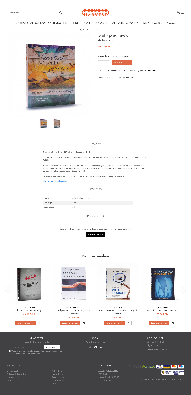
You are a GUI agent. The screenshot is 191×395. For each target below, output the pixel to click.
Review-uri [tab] (95, 216)
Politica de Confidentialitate (29, 353)
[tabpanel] (50, 75)
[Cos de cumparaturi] (182, 12)
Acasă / (79, 30)
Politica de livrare (13, 377)
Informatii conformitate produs (55, 181)
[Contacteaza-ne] (178, 12)
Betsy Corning (162, 307)
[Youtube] (95, 347)
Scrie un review (95, 234)
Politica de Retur (57, 374)
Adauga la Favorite (107, 77)
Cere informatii (127, 77)
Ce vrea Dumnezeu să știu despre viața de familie (118, 312)
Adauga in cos (122, 62)
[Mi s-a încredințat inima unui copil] (162, 284)
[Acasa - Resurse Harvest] (95, 12)
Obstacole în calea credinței (29, 310)
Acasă (171, 22)
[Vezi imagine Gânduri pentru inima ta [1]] (56, 123)
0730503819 (156, 345)
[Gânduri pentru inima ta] (50, 75)
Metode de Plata (57, 371)
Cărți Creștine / (89, 30)
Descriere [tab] (96, 144)
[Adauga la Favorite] (39, 323)
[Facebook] (90, 347)
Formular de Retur (58, 380)
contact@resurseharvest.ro (156, 349)
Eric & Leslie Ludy (73, 307)
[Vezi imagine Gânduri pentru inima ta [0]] (43, 123)
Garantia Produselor (59, 377)
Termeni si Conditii (13, 371)
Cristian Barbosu (29, 307)
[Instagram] (101, 347)
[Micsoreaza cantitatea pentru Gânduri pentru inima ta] (99, 62)
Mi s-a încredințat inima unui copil (162, 310)
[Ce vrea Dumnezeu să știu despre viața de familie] (118, 284)
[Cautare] (60, 12)
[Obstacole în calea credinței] (29, 284)
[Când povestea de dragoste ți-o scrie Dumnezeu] (73, 284)
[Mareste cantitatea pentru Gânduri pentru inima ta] (107, 62)
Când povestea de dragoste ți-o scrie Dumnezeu (73, 312)
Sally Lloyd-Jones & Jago (106, 40)
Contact (9, 380)
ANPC (54, 383)
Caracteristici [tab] (95, 189)
